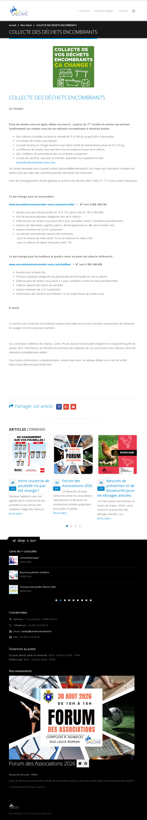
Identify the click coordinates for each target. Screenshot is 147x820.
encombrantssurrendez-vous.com (35, 162)
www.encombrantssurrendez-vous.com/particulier (42, 204)
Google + (66, 407)
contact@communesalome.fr (36, 631)
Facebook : (59, 407)
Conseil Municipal (29, 557)
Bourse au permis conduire (34, 572)
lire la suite (15, 513)
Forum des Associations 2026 (77, 483)
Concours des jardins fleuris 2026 (38, 586)
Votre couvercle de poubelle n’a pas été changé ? (33, 485)
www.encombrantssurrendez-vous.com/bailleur (40, 264)
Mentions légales (104, 10)
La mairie (84, 10)
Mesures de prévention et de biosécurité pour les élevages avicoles (116, 488)
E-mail (73, 407)
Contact (124, 10)
